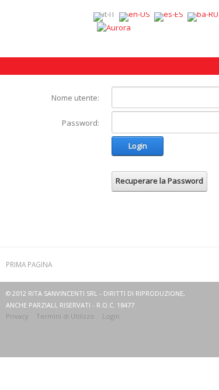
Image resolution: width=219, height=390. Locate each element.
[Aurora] (114, 27)
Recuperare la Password (159, 180)
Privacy (17, 316)
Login (137, 145)
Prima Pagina (29, 264)
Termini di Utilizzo (65, 316)
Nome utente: (75, 97)
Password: (80, 123)
